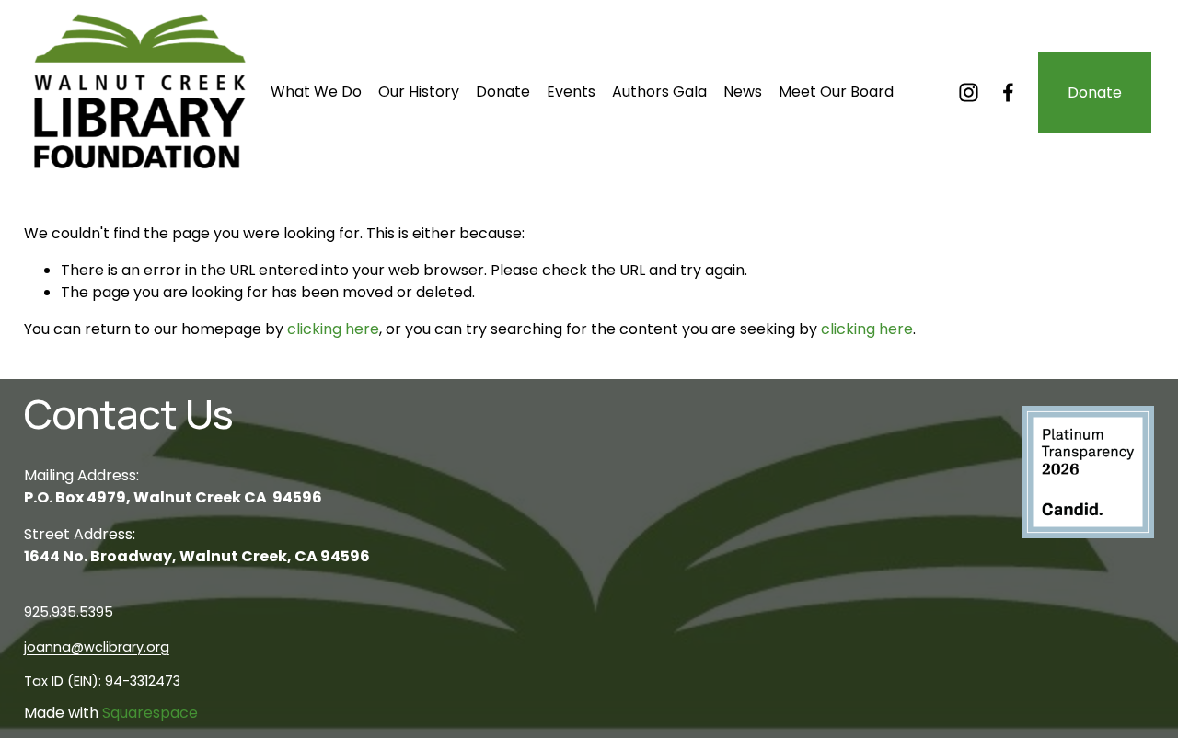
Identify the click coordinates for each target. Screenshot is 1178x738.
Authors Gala (659, 91)
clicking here (333, 329)
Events (571, 91)
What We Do (316, 91)
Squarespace (150, 712)
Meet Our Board (836, 91)
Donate (503, 91)
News (742, 91)
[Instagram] (968, 92)
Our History (418, 91)
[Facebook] (1008, 92)
